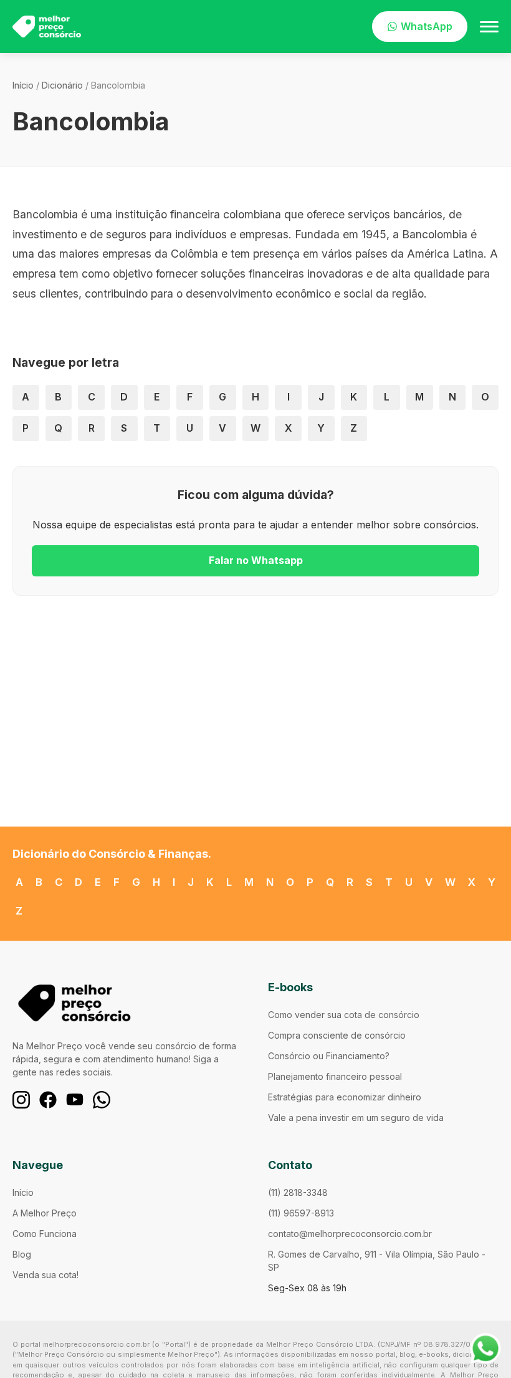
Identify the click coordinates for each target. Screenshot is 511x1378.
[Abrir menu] (489, 26)
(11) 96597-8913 (301, 1213)
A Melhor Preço (44, 1213)
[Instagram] (21, 1100)
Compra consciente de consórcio (337, 1035)
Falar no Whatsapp (256, 560)
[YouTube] (75, 1100)
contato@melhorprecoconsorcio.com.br (350, 1233)
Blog (21, 1254)
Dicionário (62, 85)
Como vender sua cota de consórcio (343, 1014)
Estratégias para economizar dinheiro (344, 1097)
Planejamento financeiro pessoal (335, 1076)
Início (23, 85)
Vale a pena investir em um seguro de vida (356, 1117)
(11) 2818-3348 (298, 1192)
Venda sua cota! (45, 1274)
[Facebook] (48, 1100)
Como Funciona (44, 1233)
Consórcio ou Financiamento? (328, 1055)
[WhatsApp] (101, 1100)
